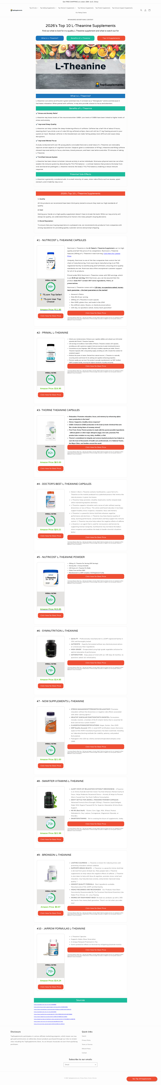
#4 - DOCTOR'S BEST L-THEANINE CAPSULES (64, 484)
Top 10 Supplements (111, 38)
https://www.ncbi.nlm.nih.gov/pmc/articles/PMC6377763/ (48, 1021)
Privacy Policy (86, 1040)
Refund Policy (86, 1049)
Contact (84, 1053)
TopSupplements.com (74, 1078)
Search (84, 1036)
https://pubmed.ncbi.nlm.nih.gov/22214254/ (45, 1011)
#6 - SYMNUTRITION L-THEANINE (57, 630)
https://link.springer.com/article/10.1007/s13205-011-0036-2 (49, 1024)
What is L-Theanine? (49, 38)
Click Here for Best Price (50, 316)
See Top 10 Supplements (142, 1079)
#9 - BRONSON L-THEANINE (54, 854)
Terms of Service (87, 1044)
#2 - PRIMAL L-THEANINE (52, 332)
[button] (141, 10)
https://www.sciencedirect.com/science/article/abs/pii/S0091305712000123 (52, 1009)
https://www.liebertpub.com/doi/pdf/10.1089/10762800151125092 (50, 1016)
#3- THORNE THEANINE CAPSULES (58, 410)
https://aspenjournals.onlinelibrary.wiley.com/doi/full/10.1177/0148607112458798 (54, 1019)
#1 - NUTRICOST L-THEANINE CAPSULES (61, 240)
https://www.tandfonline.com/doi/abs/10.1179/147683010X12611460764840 (53, 1014)
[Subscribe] (95, 1065)
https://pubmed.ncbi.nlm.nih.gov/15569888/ (45, 1004)
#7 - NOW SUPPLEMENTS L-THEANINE (60, 701)
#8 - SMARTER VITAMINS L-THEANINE (60, 781)
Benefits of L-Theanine (80, 38)
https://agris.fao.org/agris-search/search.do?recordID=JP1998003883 (51, 1007)
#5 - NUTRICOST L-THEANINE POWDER (61, 557)
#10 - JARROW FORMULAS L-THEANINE (61, 928)
